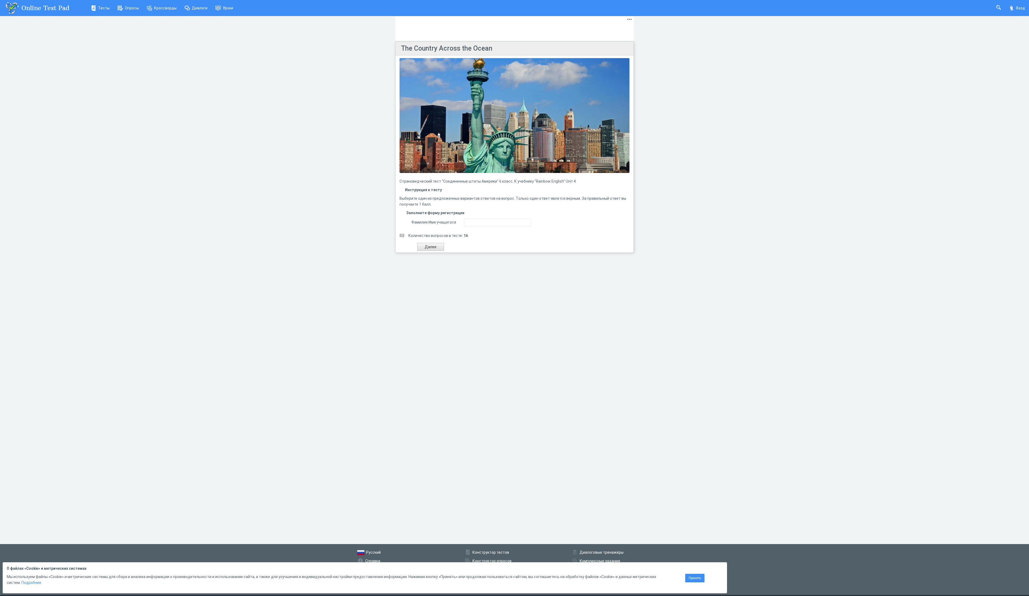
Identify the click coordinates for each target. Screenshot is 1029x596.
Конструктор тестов (490, 552)
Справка (372, 561)
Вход (1020, 8)
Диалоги (199, 8)
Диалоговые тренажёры (602, 552)
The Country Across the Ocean (446, 48)
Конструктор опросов (492, 561)
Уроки (228, 8)
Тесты (104, 8)
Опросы (132, 8)
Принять (695, 578)
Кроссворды (165, 8)
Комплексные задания (600, 561)
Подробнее (31, 582)
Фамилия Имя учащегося (433, 222)
